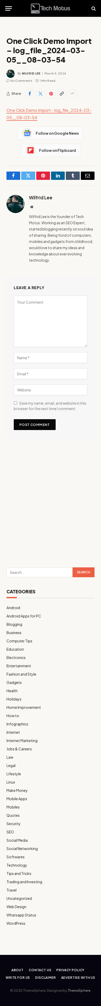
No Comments (21, 80)
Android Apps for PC (23, 616)
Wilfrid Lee (31, 73)
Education (15, 649)
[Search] (93, 8)
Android (13, 607)
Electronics (16, 657)
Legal (11, 765)
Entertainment (18, 665)
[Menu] (8, 8)
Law (9, 757)
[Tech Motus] (50, 8)
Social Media (17, 840)
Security (13, 823)
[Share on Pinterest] (51, 93)
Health (12, 690)
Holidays (13, 699)
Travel (11, 890)
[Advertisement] (50, 505)
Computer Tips (19, 640)
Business (13, 632)
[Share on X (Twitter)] (40, 93)
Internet (13, 732)
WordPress (15, 923)
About (17, 970)
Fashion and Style (21, 674)
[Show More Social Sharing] (72, 93)
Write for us (18, 978)
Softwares (15, 856)
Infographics (17, 724)
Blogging (14, 624)
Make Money (17, 790)
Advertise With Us (78, 978)
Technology (16, 865)
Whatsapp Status (21, 915)
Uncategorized (19, 898)
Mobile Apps (16, 798)
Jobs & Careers (19, 748)
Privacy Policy (70, 970)
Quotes (13, 815)
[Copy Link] (61, 93)
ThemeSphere (79, 990)
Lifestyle (13, 773)
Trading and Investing (24, 881)
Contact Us (40, 970)
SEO (10, 832)
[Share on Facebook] (29, 93)
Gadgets (14, 682)
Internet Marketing (22, 740)
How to (12, 715)
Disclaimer (45, 978)
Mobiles (13, 807)
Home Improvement (23, 707)
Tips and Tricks (18, 873)
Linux (10, 782)
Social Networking (22, 848)
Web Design (16, 906)
